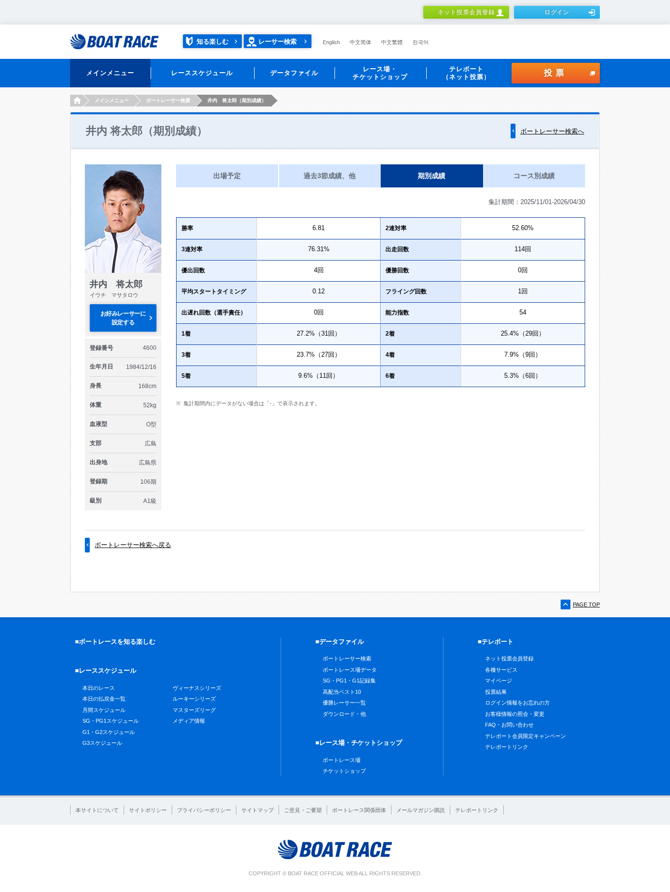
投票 (555, 73)
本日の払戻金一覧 (104, 699)
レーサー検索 (277, 41)
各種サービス (501, 670)
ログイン (557, 12)
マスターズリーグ (194, 710)
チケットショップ (344, 771)
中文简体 (360, 42)
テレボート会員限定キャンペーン (525, 736)
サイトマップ (257, 810)
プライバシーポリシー (204, 810)
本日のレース (98, 688)
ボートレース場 (342, 760)
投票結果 (496, 692)
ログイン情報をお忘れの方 (517, 703)
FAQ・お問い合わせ (509, 725)
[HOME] (76, 100)
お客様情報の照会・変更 (514, 714)
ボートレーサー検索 (347, 658)
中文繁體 (392, 42)
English (331, 42)
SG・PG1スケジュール (110, 721)
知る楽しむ (213, 41)
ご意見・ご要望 (303, 810)
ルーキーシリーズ (194, 699)
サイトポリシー (148, 810)
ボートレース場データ (350, 670)
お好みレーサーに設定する (123, 318)
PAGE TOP (586, 604)
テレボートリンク (506, 747)
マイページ (498, 680)
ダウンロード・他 (344, 714)
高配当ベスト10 (342, 692)
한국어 (420, 42)
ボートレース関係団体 (359, 810)
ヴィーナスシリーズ (197, 688)
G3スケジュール (102, 743)
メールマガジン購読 (420, 810)
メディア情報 (189, 721)
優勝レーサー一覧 (344, 703)
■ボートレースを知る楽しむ (115, 641)
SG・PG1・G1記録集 (349, 680)
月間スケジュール (104, 710)
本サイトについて (97, 810)
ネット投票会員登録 (466, 12)
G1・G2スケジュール (108, 732)
